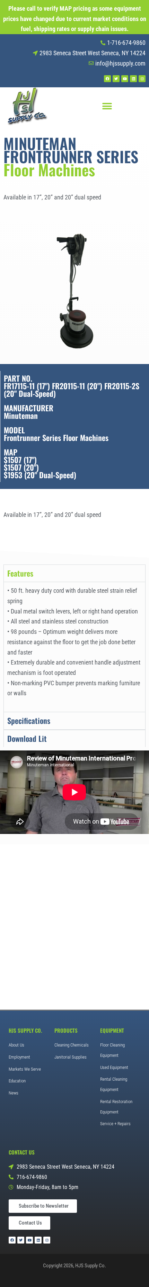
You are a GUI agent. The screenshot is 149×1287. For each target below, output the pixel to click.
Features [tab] (20, 573)
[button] (107, 106)
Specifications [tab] (28, 720)
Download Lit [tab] (27, 738)
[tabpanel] (74, 647)
